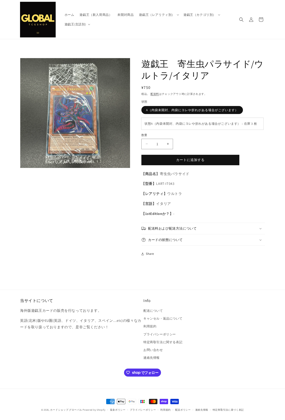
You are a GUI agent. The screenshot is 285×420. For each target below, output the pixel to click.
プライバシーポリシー (159, 334)
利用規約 (149, 326)
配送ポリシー (183, 409)
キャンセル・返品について (162, 318)
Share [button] (150, 254)
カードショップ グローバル (66, 409)
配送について (153, 311)
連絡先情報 (151, 358)
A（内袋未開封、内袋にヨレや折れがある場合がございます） (192, 110)
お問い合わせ (153, 350)
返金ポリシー (118, 409)
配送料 (155, 94)
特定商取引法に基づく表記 (228, 409)
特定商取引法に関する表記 (162, 342)
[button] (158, 14)
